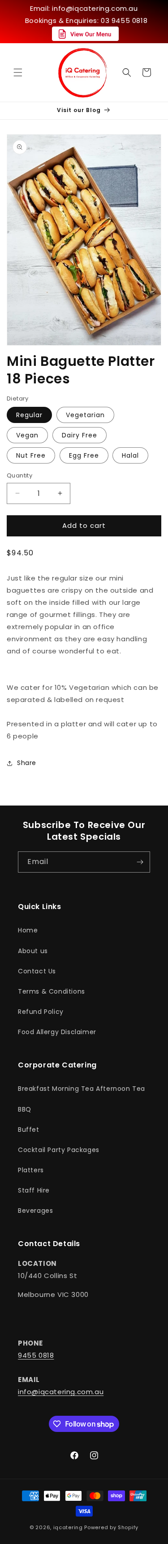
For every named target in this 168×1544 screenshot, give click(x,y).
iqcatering (68, 1527)
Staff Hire (34, 1190)
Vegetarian (85, 414)
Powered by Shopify (111, 1527)
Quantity (19, 475)
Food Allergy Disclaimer (57, 1031)
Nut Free (31, 455)
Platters (31, 1170)
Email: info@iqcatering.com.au (84, 8)
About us (33, 950)
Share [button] (26, 762)
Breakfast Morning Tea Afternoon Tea (81, 1088)
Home (28, 930)
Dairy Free (79, 435)
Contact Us (37, 971)
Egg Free (84, 455)
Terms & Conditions (51, 991)
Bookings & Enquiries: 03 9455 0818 (86, 20)
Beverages (35, 1210)
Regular (29, 414)
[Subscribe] (140, 862)
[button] (18, 72)
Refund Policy (41, 1011)
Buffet (28, 1129)
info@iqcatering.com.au (60, 1391)
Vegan (27, 435)
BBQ (24, 1109)
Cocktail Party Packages (58, 1149)
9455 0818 (36, 1355)
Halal (130, 455)
